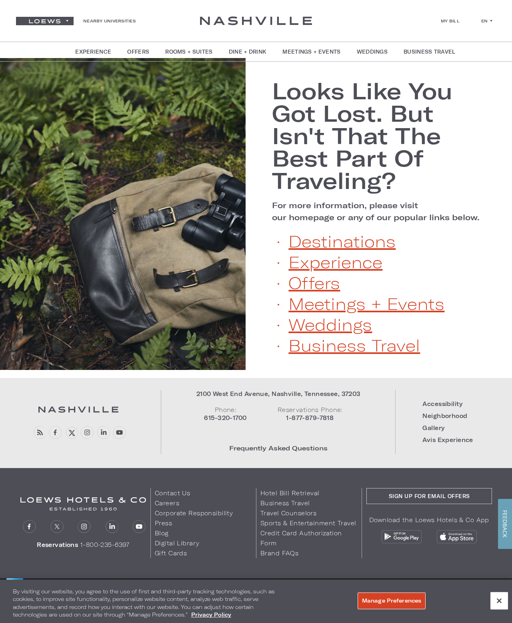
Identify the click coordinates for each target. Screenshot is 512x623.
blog (39, 432)
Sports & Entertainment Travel (308, 523)
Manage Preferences (391, 600)
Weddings (330, 324)
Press (163, 523)
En (484, 20)
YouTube (119, 432)
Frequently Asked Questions (278, 448)
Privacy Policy (211, 614)
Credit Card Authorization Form (301, 538)
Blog (162, 533)
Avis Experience (447, 439)
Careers (167, 503)
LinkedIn (111, 526)
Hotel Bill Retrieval (290, 493)
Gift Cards (171, 553)
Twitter (57, 526)
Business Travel (354, 345)
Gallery (433, 427)
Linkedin (103, 432)
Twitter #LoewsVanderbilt (71, 432)
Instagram (84, 526)
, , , (278, 393)
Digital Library (177, 543)
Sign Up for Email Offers (429, 496)
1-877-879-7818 (310, 417)
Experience (335, 261)
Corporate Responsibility (194, 513)
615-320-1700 (225, 417)
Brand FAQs (279, 553)
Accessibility (442, 403)
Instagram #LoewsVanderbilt (87, 432)
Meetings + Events (366, 303)
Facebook (55, 432)
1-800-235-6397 (105, 544)
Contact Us (172, 493)
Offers (314, 282)
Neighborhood (444, 415)
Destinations (342, 241)
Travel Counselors (288, 513)
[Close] (499, 600)
